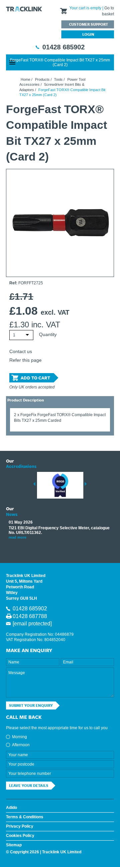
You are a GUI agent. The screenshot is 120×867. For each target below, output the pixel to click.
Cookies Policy (20, 835)
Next (86, 484)
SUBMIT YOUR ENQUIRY (31, 705)
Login (88, 34)
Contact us (20, 351)
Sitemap (14, 845)
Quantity (48, 334)
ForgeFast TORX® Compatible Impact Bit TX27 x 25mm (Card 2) (60, 62)
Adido (11, 807)
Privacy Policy (19, 826)
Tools (58, 79)
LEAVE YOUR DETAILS (28, 785)
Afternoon (21, 745)
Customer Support (88, 24)
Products (42, 79)
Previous (34, 484)
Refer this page (25, 360)
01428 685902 (63, 47)
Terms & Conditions (24, 817)
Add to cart (35, 377)
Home (25, 79)
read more (17, 537)
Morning (19, 737)
